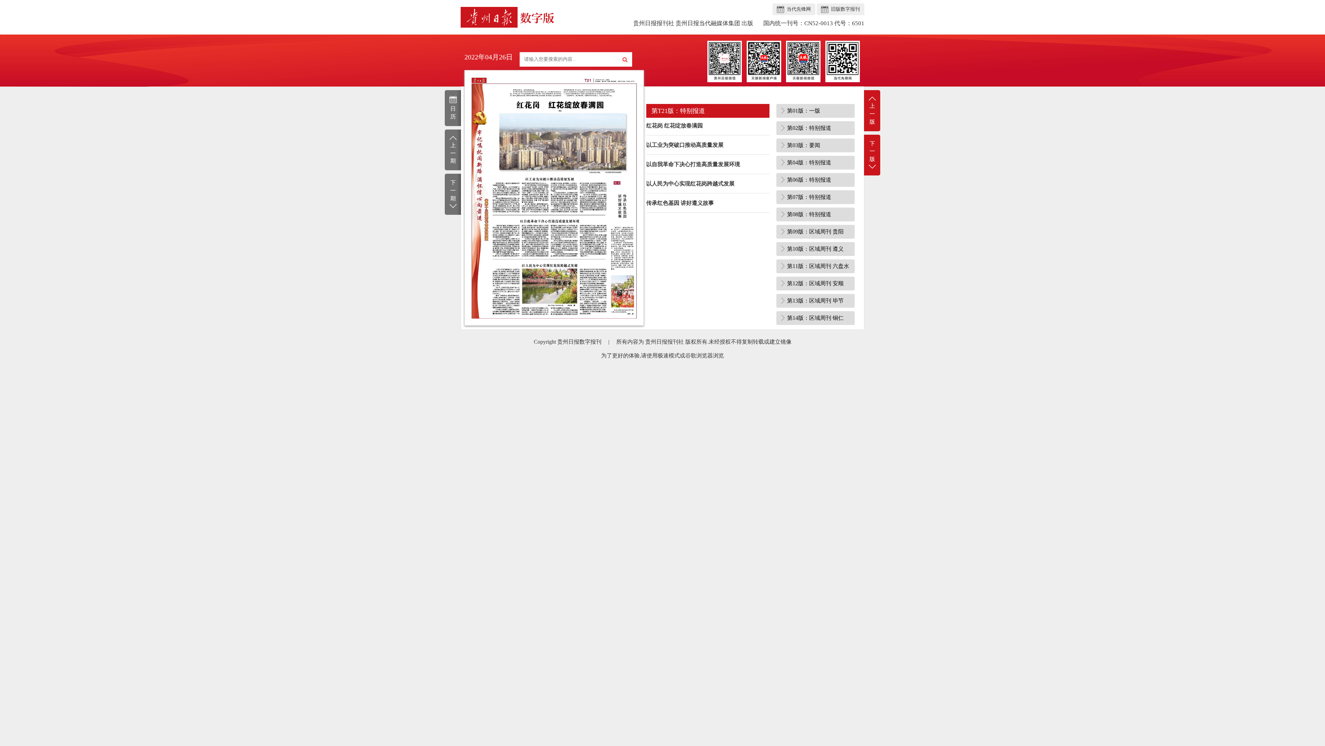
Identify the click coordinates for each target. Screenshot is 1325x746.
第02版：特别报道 (809, 128)
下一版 (872, 151)
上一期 (453, 153)
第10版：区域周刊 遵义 (815, 249)
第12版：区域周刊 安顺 (815, 283)
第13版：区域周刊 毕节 (815, 301)
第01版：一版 (803, 111)
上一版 (872, 114)
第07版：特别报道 (809, 197)
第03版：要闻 (803, 145)
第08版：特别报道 (809, 214)
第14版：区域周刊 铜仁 (815, 318)
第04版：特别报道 (809, 162)
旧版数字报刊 (845, 9)
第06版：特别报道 (809, 180)
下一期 (453, 190)
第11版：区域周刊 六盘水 (818, 266)
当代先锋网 (799, 9)
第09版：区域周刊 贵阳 (815, 232)
